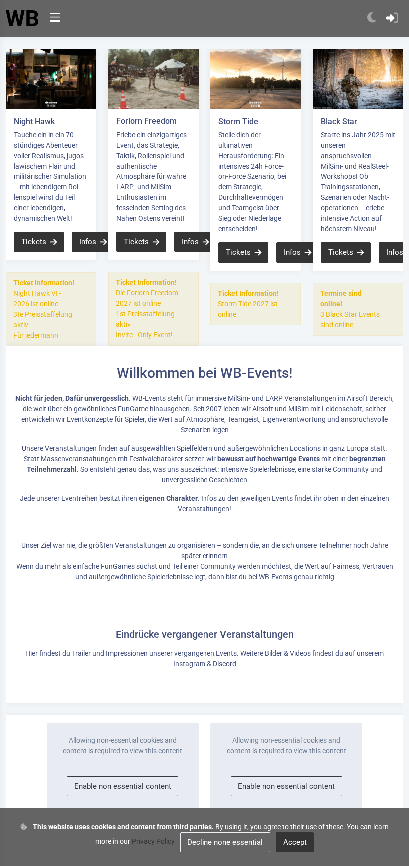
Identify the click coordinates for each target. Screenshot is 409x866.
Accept (295, 842)
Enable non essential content (122, 786)
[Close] (85, 284)
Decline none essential (225, 842)
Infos (87, 241)
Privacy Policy (153, 841)
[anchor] (55, 18)
